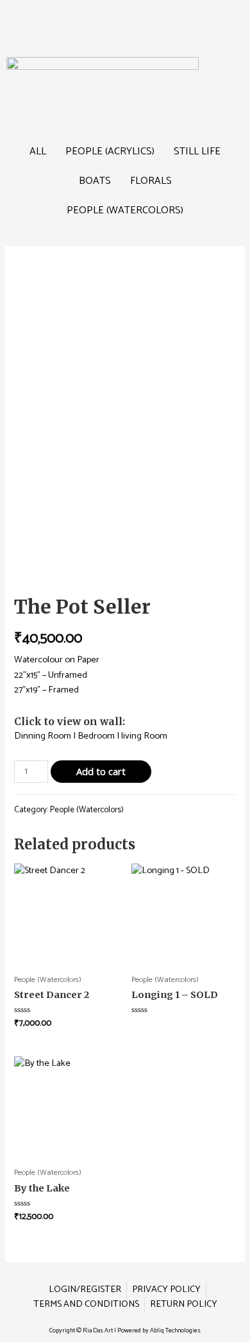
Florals (151, 181)
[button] (125, 18)
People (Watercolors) (125, 210)
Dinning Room (42, 736)
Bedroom (96, 736)
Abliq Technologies (175, 1330)
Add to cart (101, 771)
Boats (95, 181)
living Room (144, 736)
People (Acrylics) (109, 151)
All (37, 151)
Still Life (197, 151)
